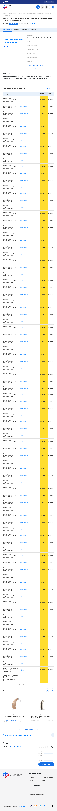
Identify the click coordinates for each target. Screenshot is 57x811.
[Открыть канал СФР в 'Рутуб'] (31, 805)
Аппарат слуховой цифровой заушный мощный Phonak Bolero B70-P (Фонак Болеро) (28, 19)
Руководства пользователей (36, 794)
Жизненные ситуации (47, 777)
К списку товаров (28, 729)
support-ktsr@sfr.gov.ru (23, 806)
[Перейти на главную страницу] (11, 7)
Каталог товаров (12, 13)
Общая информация (7, 29)
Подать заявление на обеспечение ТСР (14, 39)
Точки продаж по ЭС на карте (12, 42)
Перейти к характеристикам (33, 68)
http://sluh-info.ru (24, 99)
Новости (31, 780)
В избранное (9, 721)
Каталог (43, 780)
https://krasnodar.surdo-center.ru (25, 670)
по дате (12, 746)
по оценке (19, 746)
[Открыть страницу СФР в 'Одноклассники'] (35, 805)
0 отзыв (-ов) (32, 23)
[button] (47, 690)
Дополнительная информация (29, 29)
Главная (4, 13)
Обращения (32, 789)
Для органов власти (31, 1)
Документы (16, 29)
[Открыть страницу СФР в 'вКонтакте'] (46, 805)
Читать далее (6, 80)
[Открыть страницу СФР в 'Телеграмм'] (40, 805)
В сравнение (23, 721)
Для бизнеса (15, 1)
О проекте (31, 777)
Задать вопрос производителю (36, 65)
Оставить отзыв (46, 764)
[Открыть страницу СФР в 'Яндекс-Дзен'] (52, 806)
